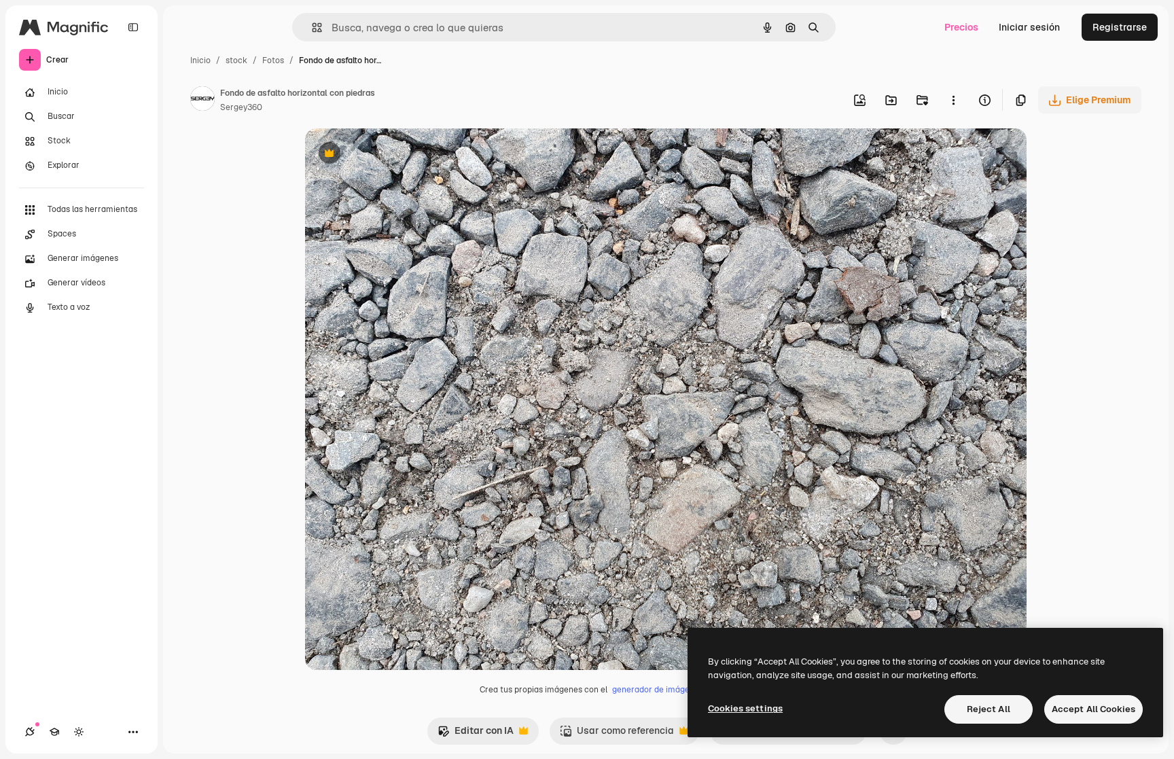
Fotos (273, 60)
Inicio (200, 60)
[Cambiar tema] (79, 732)
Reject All (988, 709)
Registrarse (1119, 27)
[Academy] (54, 732)
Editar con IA (476, 734)
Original (392, 154)
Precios (961, 27)
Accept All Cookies (1093, 709)
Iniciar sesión (1029, 27)
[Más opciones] (953, 99)
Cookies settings (745, 708)
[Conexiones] (30, 732)
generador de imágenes (657, 689)
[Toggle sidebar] (133, 27)
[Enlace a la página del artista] (202, 100)
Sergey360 (241, 107)
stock (236, 60)
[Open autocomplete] (311, 27)
